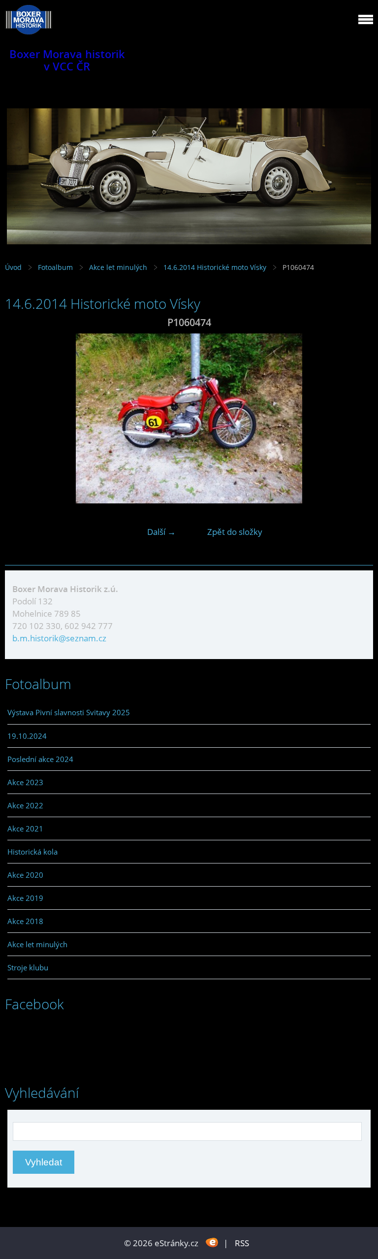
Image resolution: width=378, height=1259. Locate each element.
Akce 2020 (25, 875)
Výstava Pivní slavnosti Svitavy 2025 (68, 712)
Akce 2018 (25, 921)
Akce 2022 (25, 805)
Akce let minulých (118, 267)
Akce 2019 (25, 898)
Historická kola (32, 852)
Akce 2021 (25, 828)
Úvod (13, 267)
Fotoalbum (55, 267)
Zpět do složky (234, 531)
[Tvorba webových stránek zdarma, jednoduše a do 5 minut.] (212, 1242)
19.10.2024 (27, 736)
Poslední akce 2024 (40, 759)
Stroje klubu (27, 967)
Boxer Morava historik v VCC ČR (67, 60)
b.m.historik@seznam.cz (59, 638)
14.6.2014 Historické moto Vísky (215, 267)
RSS (242, 1243)
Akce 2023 (25, 782)
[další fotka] (357, 418)
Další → (161, 531)
